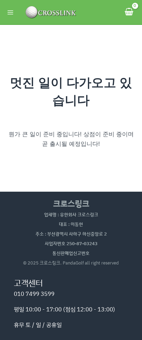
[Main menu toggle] (10, 12)
